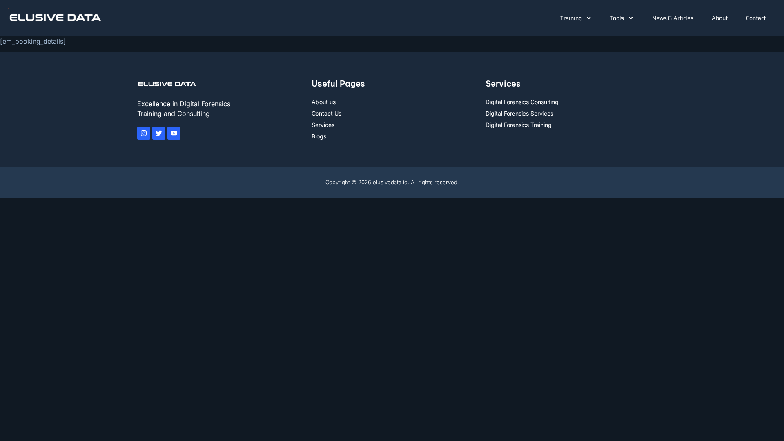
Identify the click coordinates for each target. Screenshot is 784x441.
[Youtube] (173, 133)
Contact (756, 17)
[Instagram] (143, 133)
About (720, 17)
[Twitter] (158, 133)
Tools (617, 17)
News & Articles (672, 17)
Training (571, 17)
